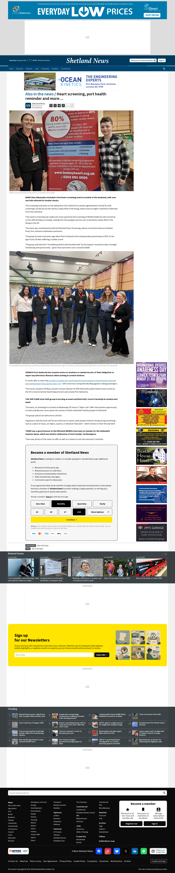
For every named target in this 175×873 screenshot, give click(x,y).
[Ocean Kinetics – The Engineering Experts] (71, 81)
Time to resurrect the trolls (150, 714)
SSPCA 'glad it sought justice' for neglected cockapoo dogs (111, 724)
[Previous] (163, 554)
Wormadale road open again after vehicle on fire (110, 732)
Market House (81, 818)
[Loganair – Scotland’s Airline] (151, 475)
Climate (11, 820)
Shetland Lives (59, 841)
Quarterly (81, 503)
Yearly (102, 503)
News (10, 802)
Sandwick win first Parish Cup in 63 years (152, 724)
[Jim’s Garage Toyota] (151, 533)
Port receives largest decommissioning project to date (70, 741)
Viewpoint (57, 821)
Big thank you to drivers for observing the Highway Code (150, 740)
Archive (102, 823)
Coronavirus (12, 829)
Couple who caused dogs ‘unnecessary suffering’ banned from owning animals (71, 716)
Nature (33, 825)
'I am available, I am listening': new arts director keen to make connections (23, 580)
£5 (51, 512)
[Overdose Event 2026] (151, 363)
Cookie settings (159, 861)
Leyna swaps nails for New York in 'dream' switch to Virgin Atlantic (151, 733)
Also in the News (37, 549)
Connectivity (13, 826)
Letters (56, 815)
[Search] (164, 68)
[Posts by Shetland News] (28, 105)
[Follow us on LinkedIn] (135, 851)
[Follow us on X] (126, 851)
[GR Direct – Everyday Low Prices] (87, 10)
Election (11, 841)
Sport (33, 840)
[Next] (165, 554)
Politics (34, 831)
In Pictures (58, 832)
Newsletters (104, 832)
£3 (37, 512)
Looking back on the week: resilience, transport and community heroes (51, 580)
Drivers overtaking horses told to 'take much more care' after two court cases (72, 725)
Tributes (57, 835)
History (33, 817)
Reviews (57, 818)
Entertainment (36, 808)
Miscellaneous (104, 808)
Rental (78, 842)
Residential (80, 839)
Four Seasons (81, 802)
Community (12, 823)
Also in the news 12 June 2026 (117, 578)
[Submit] (164, 793)
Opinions (58, 812)
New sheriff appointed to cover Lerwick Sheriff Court (31, 740)
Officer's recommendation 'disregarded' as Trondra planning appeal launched (109, 741)
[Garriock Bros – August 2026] (151, 417)
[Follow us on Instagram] (108, 851)
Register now (131, 823)
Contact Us (13, 861)
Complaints (92, 861)
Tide (100, 818)
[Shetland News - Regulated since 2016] (18, 851)
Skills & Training (82, 832)
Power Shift (35, 834)
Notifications (116, 861)
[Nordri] (151, 398)
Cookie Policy (79, 861)
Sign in (161, 60)
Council (11, 832)
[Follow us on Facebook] (99, 851)
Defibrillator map (107, 841)
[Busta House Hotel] (151, 456)
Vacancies (80, 829)
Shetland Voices (60, 838)
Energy (33, 805)
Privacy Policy (65, 861)
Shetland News (38, 103)
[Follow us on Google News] (158, 851)
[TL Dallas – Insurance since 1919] (151, 494)
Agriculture (12, 808)
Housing (34, 820)
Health (33, 814)
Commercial (81, 806)
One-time (40, 503)
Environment (35, 811)
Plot (100, 805)
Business (11, 817)
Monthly (61, 503)
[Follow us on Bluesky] (117, 851)
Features (57, 829)
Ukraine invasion (60, 805)
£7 (65, 512)
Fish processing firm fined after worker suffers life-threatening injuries (31, 733)
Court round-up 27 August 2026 (31, 723)
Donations (104, 861)
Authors (102, 829)
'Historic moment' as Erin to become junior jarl (70, 732)
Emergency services (39, 802)
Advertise (24, 861)
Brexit (10, 814)
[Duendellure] (151, 513)
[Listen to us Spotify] (144, 851)
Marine (33, 823)
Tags (101, 826)
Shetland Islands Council (85, 812)
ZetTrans (79, 821)
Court (10, 835)
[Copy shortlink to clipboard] (63, 105)
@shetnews (37, 105)
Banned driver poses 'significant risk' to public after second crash (32, 715)
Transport (57, 802)
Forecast (102, 815)
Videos (102, 836)
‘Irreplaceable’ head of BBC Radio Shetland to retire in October (112, 715)
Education (12, 838)
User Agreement (50, 861)
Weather (57, 808)
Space (33, 837)
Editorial (57, 824)
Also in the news (39, 94)
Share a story (35, 861)
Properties (81, 836)
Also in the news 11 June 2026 (149, 578)
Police (33, 828)
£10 (79, 512)
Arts (9, 811)
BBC (77, 815)
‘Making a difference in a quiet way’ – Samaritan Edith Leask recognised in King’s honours (87, 580)
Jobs (78, 826)
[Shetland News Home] (87, 64)
